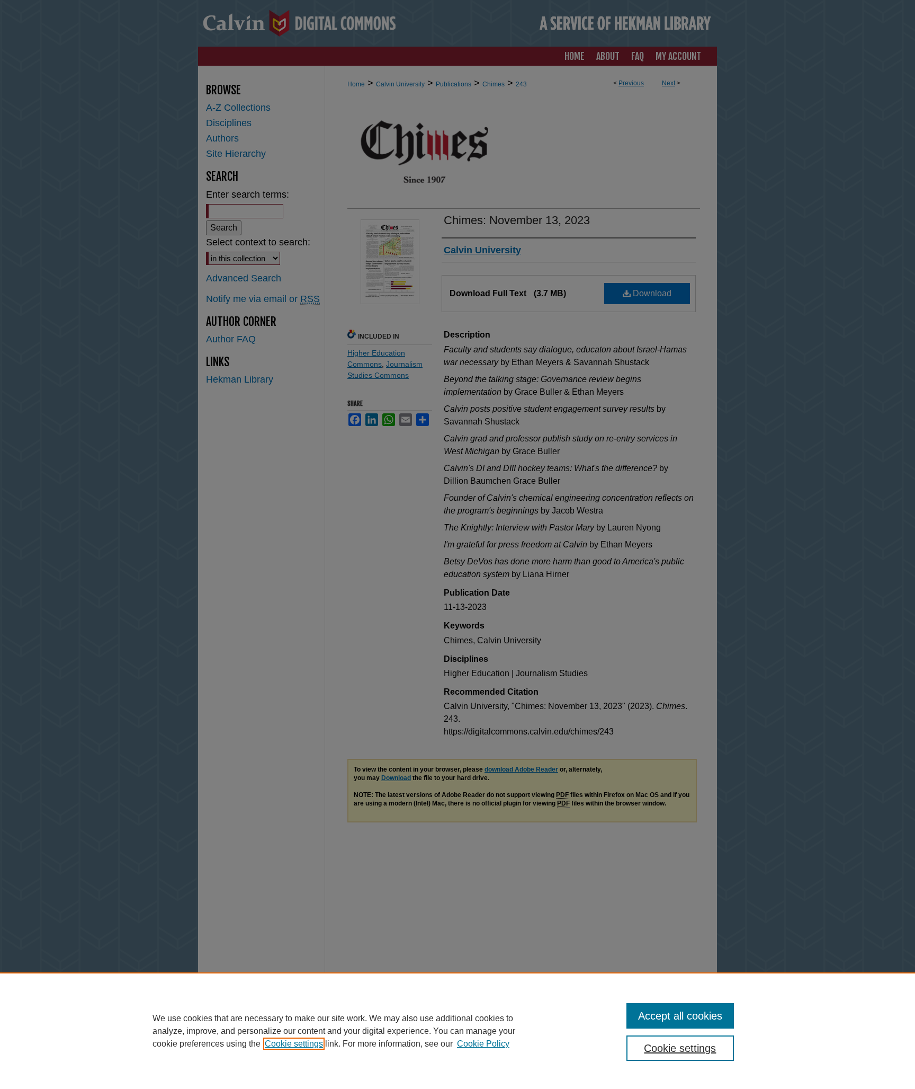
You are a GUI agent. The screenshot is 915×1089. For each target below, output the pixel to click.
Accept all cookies (680, 1016)
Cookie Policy (483, 1043)
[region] (457, 1030)
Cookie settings (294, 1043)
